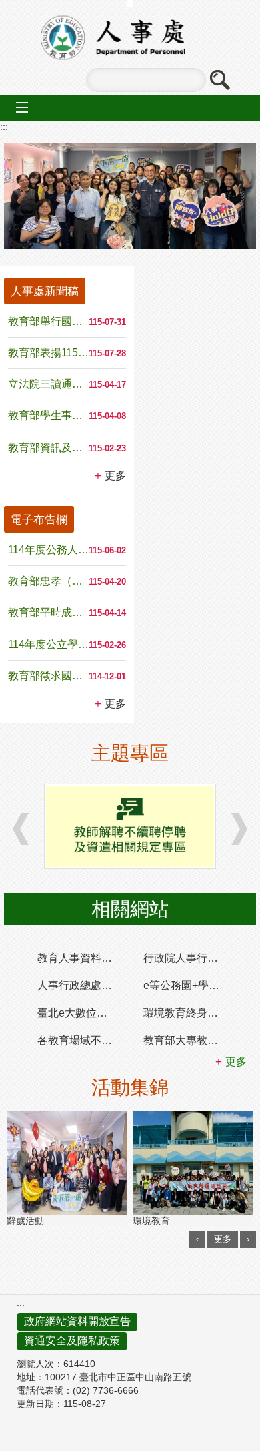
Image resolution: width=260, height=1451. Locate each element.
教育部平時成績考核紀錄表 (48, 612)
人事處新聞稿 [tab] (45, 291)
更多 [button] (115, 475)
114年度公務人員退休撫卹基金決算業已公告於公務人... (48, 549)
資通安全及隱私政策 (72, 1340)
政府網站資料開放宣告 (77, 1321)
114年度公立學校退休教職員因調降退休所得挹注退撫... (48, 644)
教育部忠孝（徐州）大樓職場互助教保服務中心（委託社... (48, 581)
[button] (219, 80)
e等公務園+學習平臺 (189, 985)
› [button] (20, 828)
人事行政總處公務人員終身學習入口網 (83, 985)
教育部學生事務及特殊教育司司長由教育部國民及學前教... (48, 415)
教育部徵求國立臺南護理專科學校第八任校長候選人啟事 (48, 675)
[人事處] (130, 196)
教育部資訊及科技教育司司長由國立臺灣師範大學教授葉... (48, 447)
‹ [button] (197, 1239)
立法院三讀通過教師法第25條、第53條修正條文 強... (48, 384)
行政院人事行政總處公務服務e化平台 (189, 958)
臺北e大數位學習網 (83, 1013)
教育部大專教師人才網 (189, 1040)
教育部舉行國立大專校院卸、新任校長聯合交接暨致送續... (48, 321)
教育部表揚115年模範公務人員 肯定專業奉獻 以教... (48, 352)
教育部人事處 (130, 37)
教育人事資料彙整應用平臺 (83, 958)
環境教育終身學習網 (189, 1013)
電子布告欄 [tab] (39, 519)
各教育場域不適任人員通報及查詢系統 (83, 1040)
